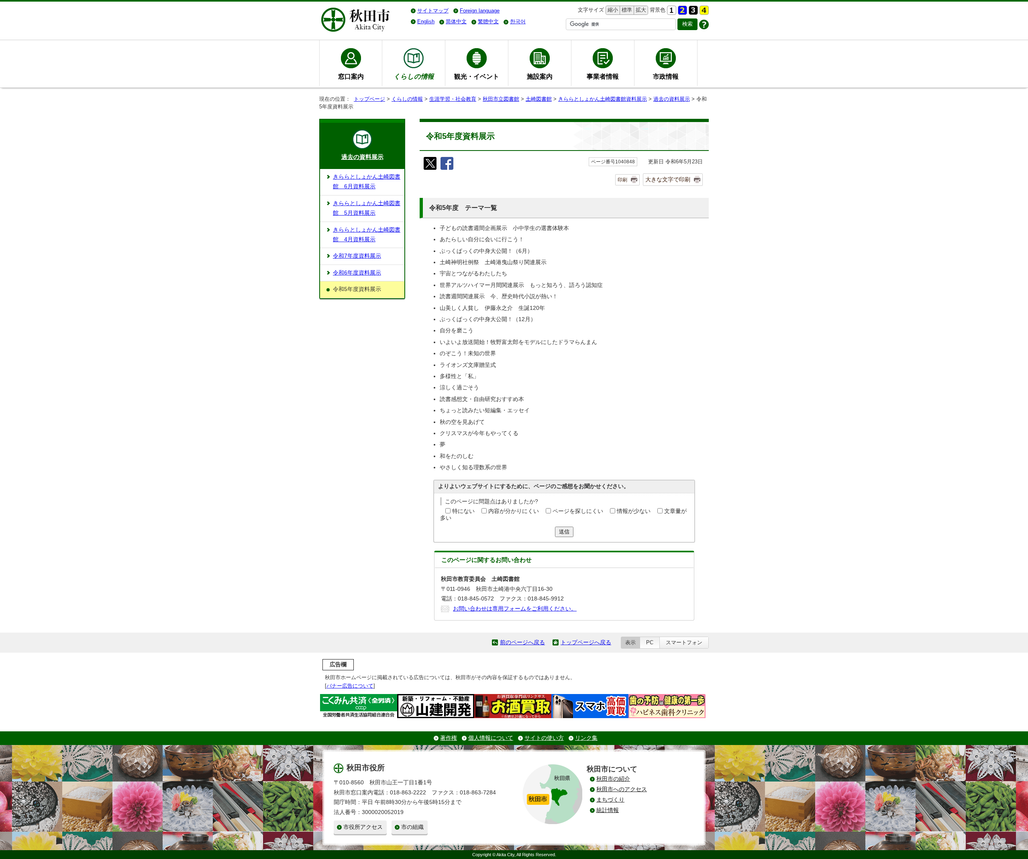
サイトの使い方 (544, 738)
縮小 (612, 10)
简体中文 (456, 21)
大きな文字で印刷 (667, 179)
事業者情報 (603, 76)
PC (649, 642)
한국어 (518, 21)
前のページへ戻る (522, 642)
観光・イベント (476, 76)
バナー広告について (349, 686)
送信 (564, 532)
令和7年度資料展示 (357, 256)
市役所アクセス (363, 827)
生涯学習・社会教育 (452, 99)
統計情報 (607, 810)
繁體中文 (488, 21)
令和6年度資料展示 (357, 273)
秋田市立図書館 (501, 99)
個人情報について (490, 738)
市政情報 (666, 76)
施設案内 (540, 76)
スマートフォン (684, 642)
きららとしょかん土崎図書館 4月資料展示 (366, 234)
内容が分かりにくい (513, 511)
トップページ (369, 99)
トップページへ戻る (586, 642)
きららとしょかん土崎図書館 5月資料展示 (366, 208)
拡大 (640, 10)
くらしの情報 (407, 99)
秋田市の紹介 (613, 779)
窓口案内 (351, 76)
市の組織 (412, 827)
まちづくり (610, 800)
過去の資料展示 (671, 99)
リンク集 (586, 738)
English (425, 21)
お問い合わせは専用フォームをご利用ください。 (515, 609)
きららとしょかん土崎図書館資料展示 (602, 99)
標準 (626, 10)
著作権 (448, 738)
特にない (463, 511)
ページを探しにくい (578, 511)
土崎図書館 (539, 99)
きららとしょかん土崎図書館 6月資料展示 (366, 181)
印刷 (622, 180)
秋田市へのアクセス (621, 789)
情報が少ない (634, 511)
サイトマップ (433, 11)
